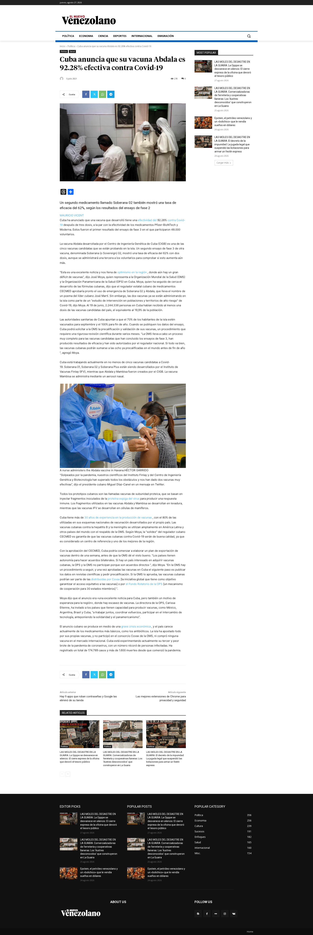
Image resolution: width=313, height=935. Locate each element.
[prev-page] (62, 774)
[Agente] (62, 78)
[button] (249, 36)
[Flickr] (215, 913)
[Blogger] (198, 913)
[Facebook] (85, 94)
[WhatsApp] (102, 94)
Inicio (62, 46)
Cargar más (223, 162)
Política (71, 46)
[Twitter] (94, 94)
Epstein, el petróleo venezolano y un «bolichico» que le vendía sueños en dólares (233, 122)
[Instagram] (224, 913)
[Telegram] (110, 94)
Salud (72, 51)
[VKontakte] (233, 913)
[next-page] (68, 774)
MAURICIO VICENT (72, 215)
